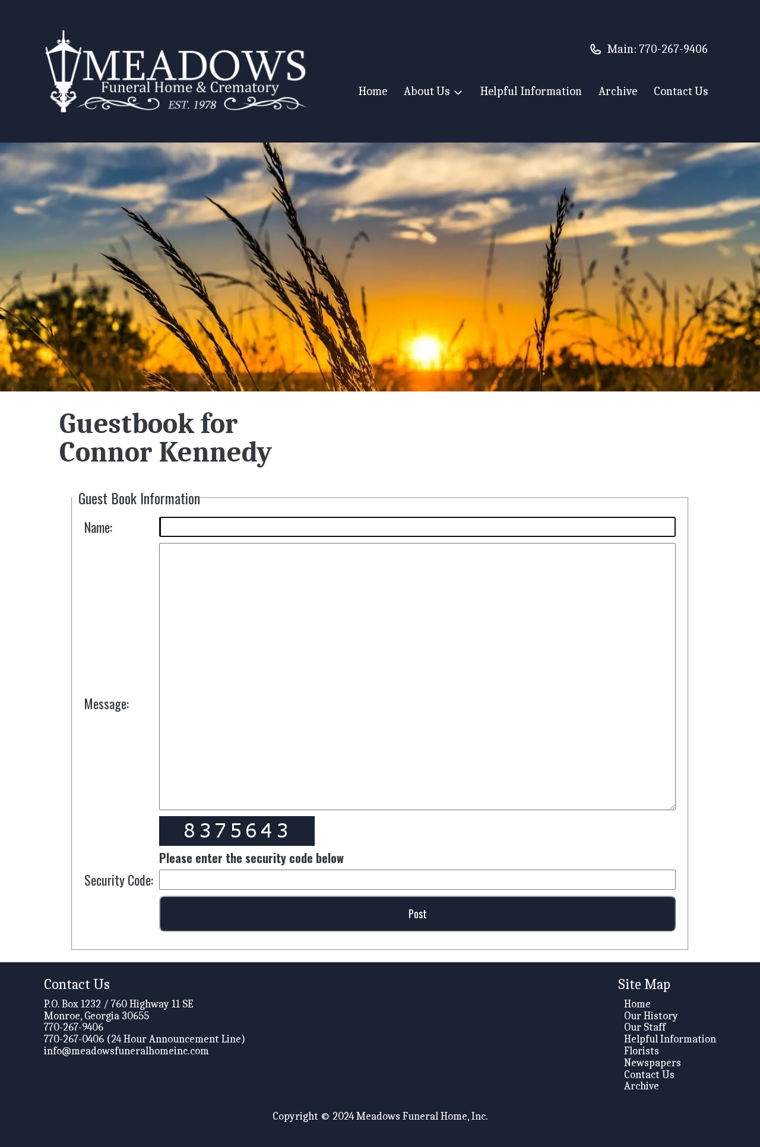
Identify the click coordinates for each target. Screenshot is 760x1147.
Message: (106, 703)
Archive (617, 91)
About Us (426, 92)
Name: (98, 526)
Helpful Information (531, 91)
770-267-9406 (673, 49)
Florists (641, 1051)
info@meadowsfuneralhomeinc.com (126, 1051)
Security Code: (118, 879)
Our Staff (645, 1027)
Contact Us (681, 91)
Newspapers (652, 1063)
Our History (651, 1016)
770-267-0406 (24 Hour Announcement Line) (144, 1039)
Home (373, 91)
